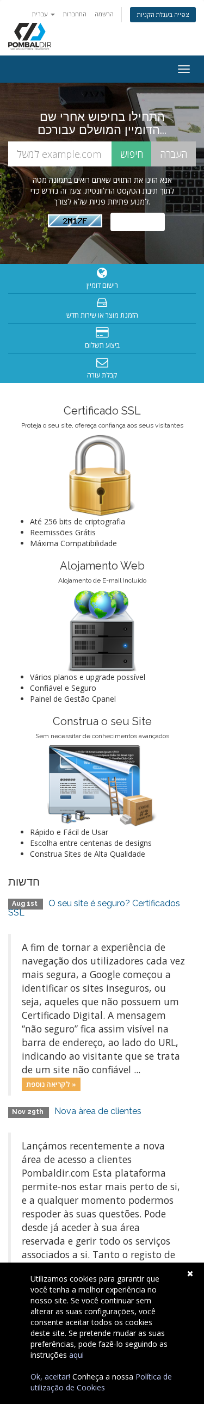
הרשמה (104, 14)
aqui (76, 1355)
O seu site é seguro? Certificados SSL (94, 908)
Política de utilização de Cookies (101, 1382)
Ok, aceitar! (50, 1376)
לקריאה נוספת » (51, 1084)
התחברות (74, 14)
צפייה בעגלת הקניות (163, 14)
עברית (41, 14)
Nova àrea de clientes (97, 1111)
